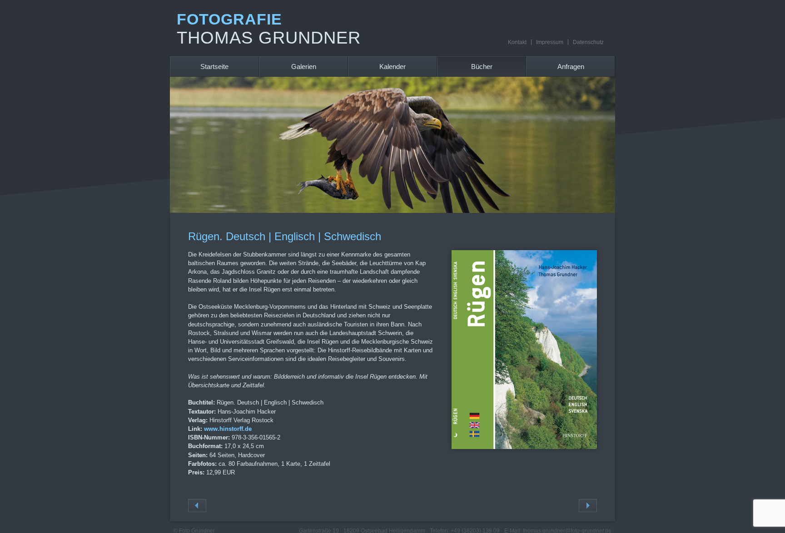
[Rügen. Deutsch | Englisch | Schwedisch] (524, 446)
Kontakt (517, 42)
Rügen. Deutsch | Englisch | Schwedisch (284, 236)
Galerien (303, 66)
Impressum (549, 42)
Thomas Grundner (269, 37)
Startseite (214, 66)
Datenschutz (588, 42)
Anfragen (570, 66)
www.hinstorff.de (228, 428)
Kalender (392, 66)
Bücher (481, 66)
